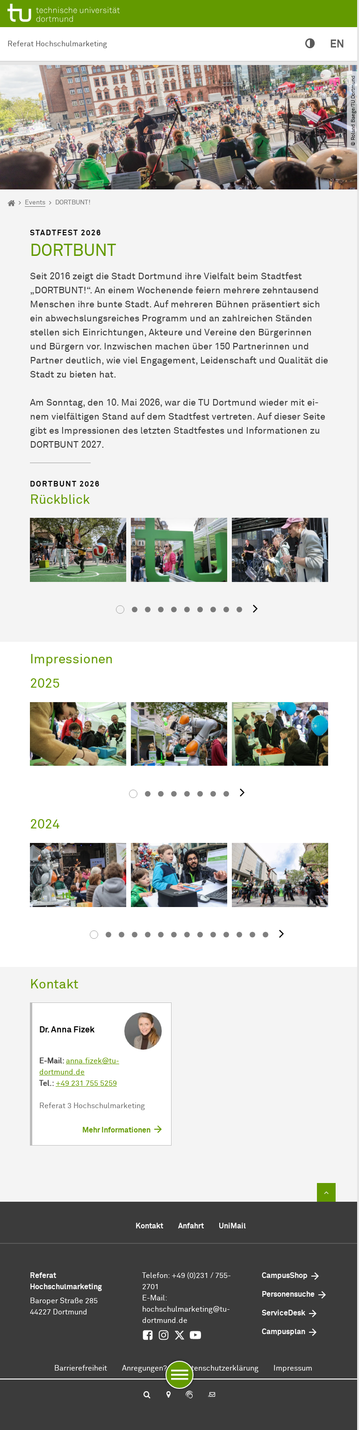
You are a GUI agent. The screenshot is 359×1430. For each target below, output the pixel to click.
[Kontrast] (310, 44)
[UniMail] (212, 1395)
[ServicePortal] (189, 1395)
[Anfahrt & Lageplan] (168, 1395)
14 (265, 934)
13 (252, 934)
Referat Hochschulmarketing (57, 44)
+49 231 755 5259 (86, 1083)
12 (239, 934)
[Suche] (147, 1395)
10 (239, 609)
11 (226, 934)
